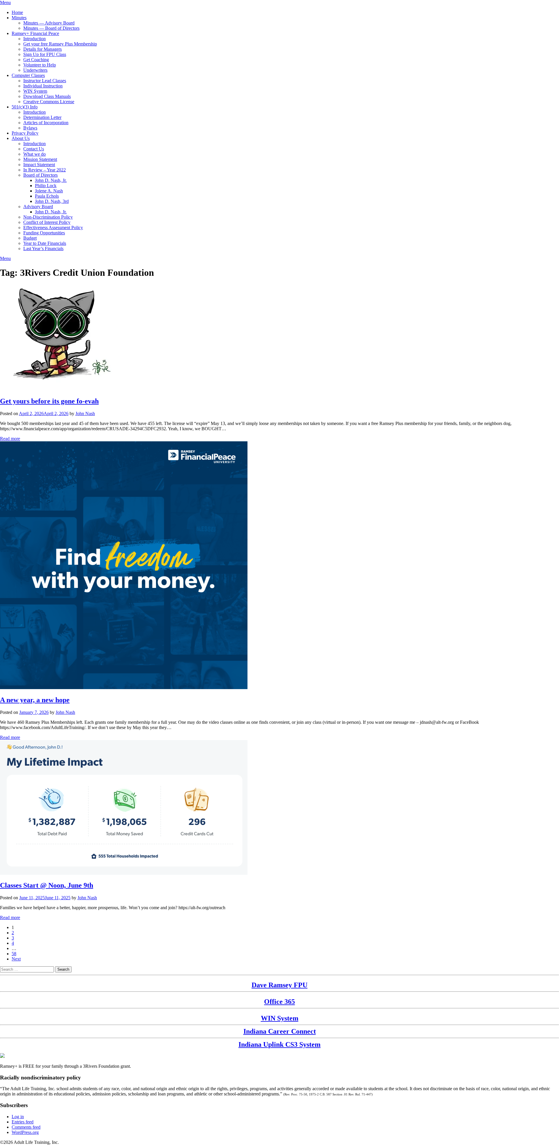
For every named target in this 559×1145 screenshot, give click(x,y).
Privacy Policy (25, 133)
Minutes (19, 17)
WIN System (35, 91)
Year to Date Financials (44, 243)
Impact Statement (39, 164)
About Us (21, 138)
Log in (18, 1116)
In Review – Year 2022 (44, 169)
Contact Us (33, 148)
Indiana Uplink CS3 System (279, 1044)
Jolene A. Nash (49, 190)
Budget (30, 238)
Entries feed (22, 1121)
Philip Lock (45, 185)
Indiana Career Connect (279, 1031)
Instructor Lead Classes (44, 80)
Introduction (34, 38)
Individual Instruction (43, 85)
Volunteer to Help (39, 64)
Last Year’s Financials (43, 248)
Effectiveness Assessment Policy (53, 227)
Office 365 (279, 1001)
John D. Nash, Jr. (51, 180)
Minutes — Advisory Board (49, 22)
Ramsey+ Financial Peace (35, 33)
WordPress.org (25, 1132)
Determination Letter (42, 117)
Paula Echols (47, 196)
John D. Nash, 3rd (52, 201)
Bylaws (30, 127)
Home (17, 12)
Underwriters (35, 70)
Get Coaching (36, 59)
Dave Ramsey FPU (279, 985)
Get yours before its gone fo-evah (49, 401)
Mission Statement (40, 159)
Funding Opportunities (44, 232)
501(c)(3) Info (25, 106)
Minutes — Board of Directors (51, 28)
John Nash (85, 413)
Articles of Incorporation (45, 122)
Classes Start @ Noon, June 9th (46, 885)
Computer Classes (28, 75)
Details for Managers (42, 49)
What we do (34, 154)
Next (16, 958)
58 (14, 953)
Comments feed (26, 1127)
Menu (5, 2)
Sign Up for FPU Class (44, 54)
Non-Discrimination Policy (48, 217)
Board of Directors (40, 175)
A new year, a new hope (35, 700)
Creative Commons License (48, 101)
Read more (10, 438)
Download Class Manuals (47, 96)
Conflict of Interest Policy (46, 222)
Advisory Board (38, 206)
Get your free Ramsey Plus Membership (60, 43)
